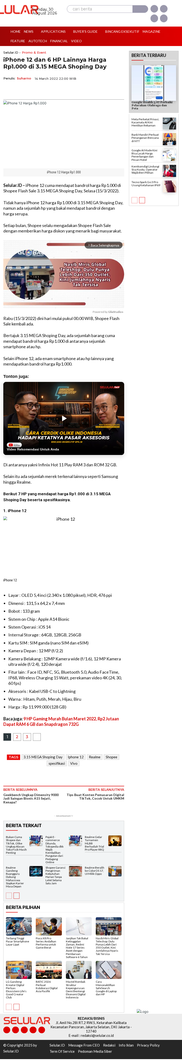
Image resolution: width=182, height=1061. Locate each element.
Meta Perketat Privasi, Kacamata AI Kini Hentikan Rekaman (145, 122)
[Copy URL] (41, 89)
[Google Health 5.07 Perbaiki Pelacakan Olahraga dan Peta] (154, 83)
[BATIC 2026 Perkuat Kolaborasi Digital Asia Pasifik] (49, 970)
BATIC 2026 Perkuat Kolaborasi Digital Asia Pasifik (47, 986)
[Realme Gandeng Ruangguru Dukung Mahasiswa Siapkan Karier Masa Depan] (36, 871)
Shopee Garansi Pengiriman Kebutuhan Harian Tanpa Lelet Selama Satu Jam (55, 875)
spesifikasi (57, 763)
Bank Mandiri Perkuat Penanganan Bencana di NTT (145, 138)
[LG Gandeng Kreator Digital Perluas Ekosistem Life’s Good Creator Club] (19, 970)
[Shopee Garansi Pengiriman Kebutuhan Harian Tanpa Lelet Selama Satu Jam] (75, 871)
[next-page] (16, 896)
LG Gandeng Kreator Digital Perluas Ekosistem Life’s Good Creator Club (16, 989)
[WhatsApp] (30, 89)
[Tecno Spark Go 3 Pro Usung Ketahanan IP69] (169, 187)
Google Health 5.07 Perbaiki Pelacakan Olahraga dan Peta (152, 105)
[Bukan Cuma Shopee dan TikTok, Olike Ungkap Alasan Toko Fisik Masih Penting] (36, 840)
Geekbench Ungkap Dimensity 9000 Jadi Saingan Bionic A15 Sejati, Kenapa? (31, 798)
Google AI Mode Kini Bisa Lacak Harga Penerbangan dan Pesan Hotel (144, 155)
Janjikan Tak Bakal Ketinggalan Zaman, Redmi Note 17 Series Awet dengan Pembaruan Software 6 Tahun (77, 947)
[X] (154, 18)
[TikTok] (24, 1030)
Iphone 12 (76, 757)
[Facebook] (154, 9)
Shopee (111, 757)
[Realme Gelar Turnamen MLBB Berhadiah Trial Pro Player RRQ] (115, 840)
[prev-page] (9, 896)
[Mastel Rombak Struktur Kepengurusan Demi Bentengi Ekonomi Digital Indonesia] (79, 970)
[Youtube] (164, 18)
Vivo (73, 763)
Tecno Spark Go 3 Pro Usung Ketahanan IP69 (146, 183)
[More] (52, 89)
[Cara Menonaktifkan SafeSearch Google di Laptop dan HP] (109, 970)
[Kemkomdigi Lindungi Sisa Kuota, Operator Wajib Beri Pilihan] (169, 171)
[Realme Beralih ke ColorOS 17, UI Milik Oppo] (115, 871)
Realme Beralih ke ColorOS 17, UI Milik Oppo (94, 871)
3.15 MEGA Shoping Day (43, 757)
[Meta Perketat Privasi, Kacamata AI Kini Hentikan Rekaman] (169, 124)
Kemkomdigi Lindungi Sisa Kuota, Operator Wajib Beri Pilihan (145, 169)
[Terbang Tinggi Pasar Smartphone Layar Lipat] (19, 926)
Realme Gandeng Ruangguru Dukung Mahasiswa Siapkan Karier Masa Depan (15, 877)
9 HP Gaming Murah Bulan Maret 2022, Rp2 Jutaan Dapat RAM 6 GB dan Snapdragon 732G (61, 721)
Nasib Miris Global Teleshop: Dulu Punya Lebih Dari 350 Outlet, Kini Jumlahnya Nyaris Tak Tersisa (107, 946)
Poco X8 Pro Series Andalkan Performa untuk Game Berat (46, 943)
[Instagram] (164, 9)
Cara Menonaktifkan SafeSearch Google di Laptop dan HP (106, 988)
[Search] (140, 9)
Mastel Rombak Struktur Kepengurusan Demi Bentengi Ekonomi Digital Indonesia (76, 989)
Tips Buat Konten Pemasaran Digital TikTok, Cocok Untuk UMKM (95, 796)
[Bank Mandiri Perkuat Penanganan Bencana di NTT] (169, 139)
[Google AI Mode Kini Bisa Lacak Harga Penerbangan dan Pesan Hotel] (169, 155)
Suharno (24, 78)
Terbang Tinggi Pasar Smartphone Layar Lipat (17, 941)
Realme (94, 757)
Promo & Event (34, 52)
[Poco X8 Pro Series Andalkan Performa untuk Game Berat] (49, 926)
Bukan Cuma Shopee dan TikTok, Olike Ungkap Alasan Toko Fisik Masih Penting (16, 844)
